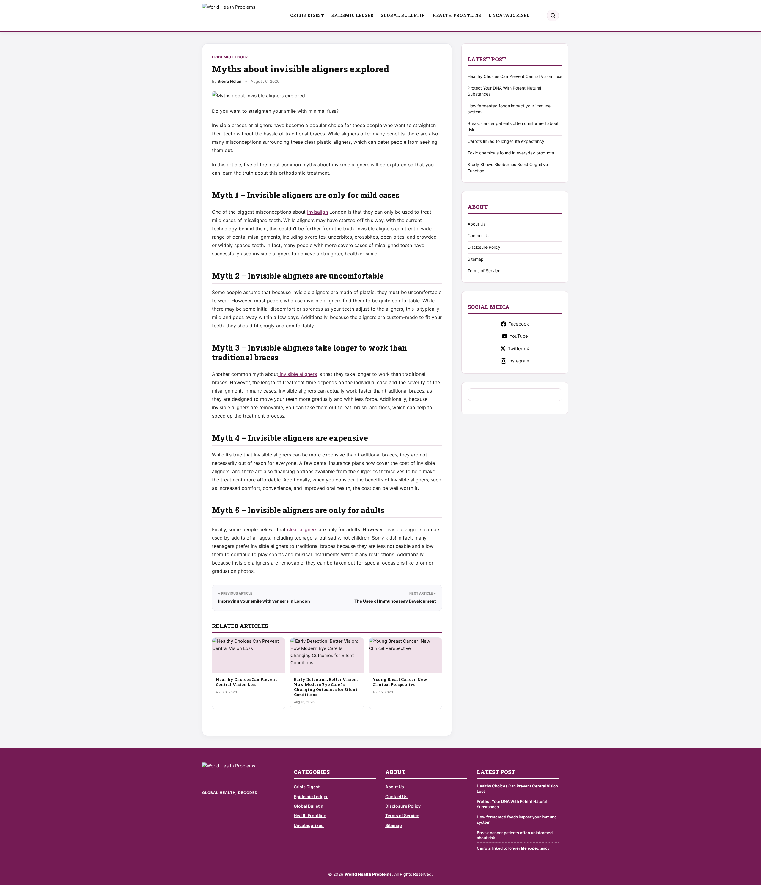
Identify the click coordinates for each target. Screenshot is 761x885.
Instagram (518, 361)
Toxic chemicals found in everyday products (511, 152)
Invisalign (317, 212)
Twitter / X (518, 348)
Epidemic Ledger (352, 15)
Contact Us (478, 235)
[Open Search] (553, 15)
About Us (476, 223)
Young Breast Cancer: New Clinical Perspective (399, 682)
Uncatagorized (509, 15)
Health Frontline (457, 15)
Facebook (518, 324)
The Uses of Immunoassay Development (395, 600)
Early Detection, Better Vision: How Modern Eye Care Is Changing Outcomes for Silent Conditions (326, 687)
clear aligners (302, 529)
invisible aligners (297, 374)
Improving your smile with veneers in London (264, 600)
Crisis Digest (307, 15)
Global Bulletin (402, 15)
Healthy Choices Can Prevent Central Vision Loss (246, 682)
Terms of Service (484, 270)
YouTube (519, 336)
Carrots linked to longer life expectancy (506, 141)
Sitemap (476, 259)
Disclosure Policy (484, 247)
